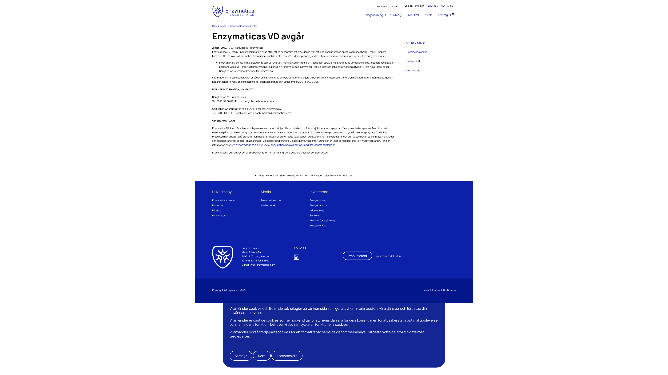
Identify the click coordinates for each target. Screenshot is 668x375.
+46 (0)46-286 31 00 (257, 260)
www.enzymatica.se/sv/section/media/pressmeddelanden (300, 145)
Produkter (413, 15)
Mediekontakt (414, 61)
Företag (443, 15)
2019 (254, 25)
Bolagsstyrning (373, 15)
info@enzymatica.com (262, 264)
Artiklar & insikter (415, 42)
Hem (214, 25)
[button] (241, 356)
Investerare (383, 6)
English (409, 5)
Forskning (394, 15)
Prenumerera (413, 70)
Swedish (419, 5)
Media (428, 15)
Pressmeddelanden (239, 25)
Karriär (395, 6)
